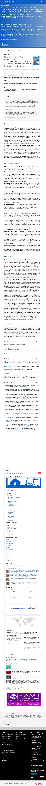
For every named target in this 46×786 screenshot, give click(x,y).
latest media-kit (36, 768)
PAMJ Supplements (6, 755)
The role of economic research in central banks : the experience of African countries (32, 643)
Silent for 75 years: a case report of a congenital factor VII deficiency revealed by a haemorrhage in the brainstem (26, 672)
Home (5, 50)
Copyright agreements (21, 734)
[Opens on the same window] (6, 724)
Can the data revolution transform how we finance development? (32, 648)
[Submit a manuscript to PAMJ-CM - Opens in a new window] (23, 482)
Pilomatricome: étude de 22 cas (12, 632)
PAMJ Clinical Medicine (6, 736)
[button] (8, 109)
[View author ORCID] (26, 77)
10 (31, 309)
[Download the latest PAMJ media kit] (34, 773)
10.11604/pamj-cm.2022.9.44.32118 (29, 7)
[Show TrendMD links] (40, 654)
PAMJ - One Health (5, 738)
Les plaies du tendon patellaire (11, 635)
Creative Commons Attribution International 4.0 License (30, 28)
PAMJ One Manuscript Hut (36, 759)
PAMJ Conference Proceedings (8, 750)
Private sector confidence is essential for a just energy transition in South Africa (31, 633)
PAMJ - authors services (21, 741)
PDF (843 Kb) (6, 44)
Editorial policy (19, 736)
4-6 (11, 154)
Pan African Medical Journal (7, 734)
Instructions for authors (21, 738)
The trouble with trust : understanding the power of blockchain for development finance (32, 638)
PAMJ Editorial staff (6, 758)
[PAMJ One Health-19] (24, 699)
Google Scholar (9, 560)
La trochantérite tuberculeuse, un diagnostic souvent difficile (14, 639)
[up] (39, 124)
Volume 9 (9, 50)
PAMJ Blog (4, 748)
